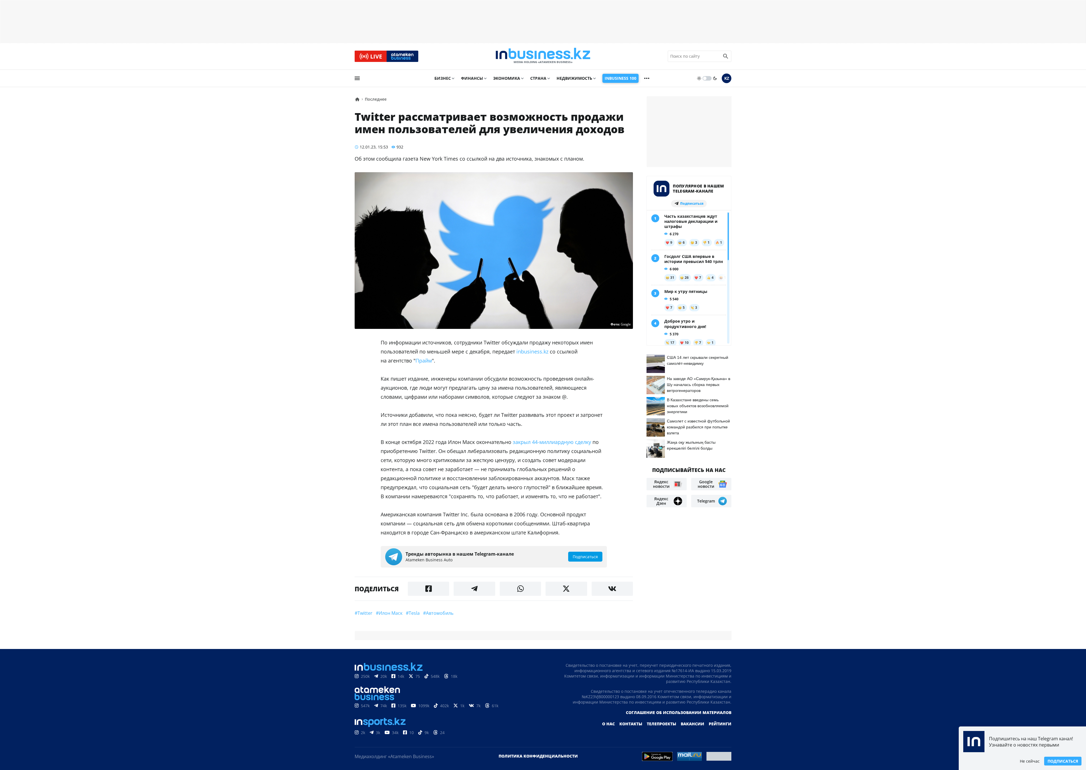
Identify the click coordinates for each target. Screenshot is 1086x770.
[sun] (699, 78)
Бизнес (442, 78)
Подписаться (1063, 761)
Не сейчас (1030, 761)
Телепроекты (661, 723)
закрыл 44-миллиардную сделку (552, 442)
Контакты (630, 723)
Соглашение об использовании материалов (678, 712)
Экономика (506, 78)
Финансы (472, 78)
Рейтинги (720, 723)
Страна (538, 78)
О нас (608, 723)
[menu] (357, 78)
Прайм (423, 360)
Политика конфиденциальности (538, 756)
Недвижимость (574, 78)
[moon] (715, 78)
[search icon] (725, 56)
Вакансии (692, 723)
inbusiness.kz (532, 351)
